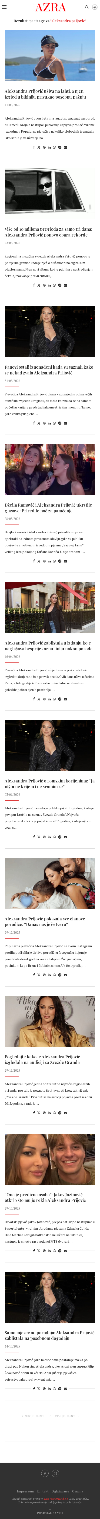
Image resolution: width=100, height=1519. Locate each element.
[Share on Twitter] (38, 147)
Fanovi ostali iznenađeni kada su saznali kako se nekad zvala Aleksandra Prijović (49, 369)
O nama (77, 1491)
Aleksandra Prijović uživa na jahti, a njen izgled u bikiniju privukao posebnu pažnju (45, 93)
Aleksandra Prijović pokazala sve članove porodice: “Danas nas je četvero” (45, 921)
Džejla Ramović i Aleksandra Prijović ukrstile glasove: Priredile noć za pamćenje (48, 507)
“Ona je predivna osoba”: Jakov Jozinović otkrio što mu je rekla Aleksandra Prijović (45, 1197)
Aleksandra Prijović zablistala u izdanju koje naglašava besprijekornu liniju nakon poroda (49, 645)
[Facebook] (45, 1473)
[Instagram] (55, 1473)
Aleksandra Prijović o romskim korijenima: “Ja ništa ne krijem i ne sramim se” (50, 783)
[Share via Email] (65, 147)
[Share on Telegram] (59, 147)
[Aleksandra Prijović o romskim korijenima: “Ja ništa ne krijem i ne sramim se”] (50, 745)
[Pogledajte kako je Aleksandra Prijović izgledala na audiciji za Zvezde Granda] (50, 1021)
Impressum (25, 1491)
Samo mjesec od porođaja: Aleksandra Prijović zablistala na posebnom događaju (49, 1335)
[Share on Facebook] (34, 147)
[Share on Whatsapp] (54, 147)
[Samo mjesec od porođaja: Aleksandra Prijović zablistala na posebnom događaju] (50, 1297)
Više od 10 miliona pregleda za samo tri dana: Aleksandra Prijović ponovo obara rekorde (48, 231)
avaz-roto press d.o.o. (56, 1498)
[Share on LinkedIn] (49, 147)
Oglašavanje (60, 1491)
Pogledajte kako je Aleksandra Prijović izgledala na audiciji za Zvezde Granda (42, 1059)
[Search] (86, 7)
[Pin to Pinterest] (44, 147)
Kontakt (43, 1491)
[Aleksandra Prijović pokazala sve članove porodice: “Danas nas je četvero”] (50, 883)
